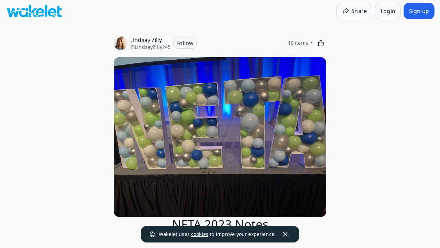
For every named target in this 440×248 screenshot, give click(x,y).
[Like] (320, 43)
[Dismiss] (285, 234)
